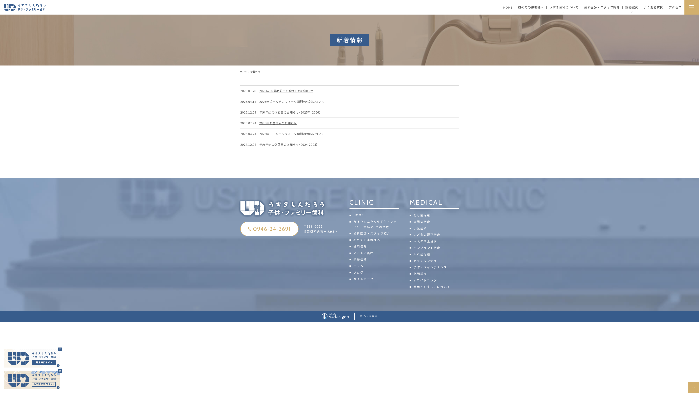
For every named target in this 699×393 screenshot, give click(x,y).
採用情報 (360, 246)
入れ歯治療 (422, 254)
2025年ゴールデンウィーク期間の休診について (291, 134)
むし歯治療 (422, 215)
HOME (507, 7)
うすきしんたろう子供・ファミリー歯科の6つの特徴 (375, 224)
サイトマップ (364, 279)
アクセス (675, 7)
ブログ (359, 272)
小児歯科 (420, 228)
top (693, 387)
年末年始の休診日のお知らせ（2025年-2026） (290, 112)
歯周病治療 (422, 221)
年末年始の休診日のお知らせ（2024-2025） (288, 144)
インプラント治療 (427, 247)
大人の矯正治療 (425, 241)
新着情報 (360, 259)
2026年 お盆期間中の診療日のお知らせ (286, 91)
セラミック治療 (425, 261)
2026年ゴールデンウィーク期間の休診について (291, 101)
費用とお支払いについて (432, 287)
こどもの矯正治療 (427, 234)
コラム (359, 266)
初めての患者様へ (531, 7)
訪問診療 (420, 273)
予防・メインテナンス (430, 267)
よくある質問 (653, 7)
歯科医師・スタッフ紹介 (372, 233)
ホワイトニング (425, 280)
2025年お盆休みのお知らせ (278, 123)
